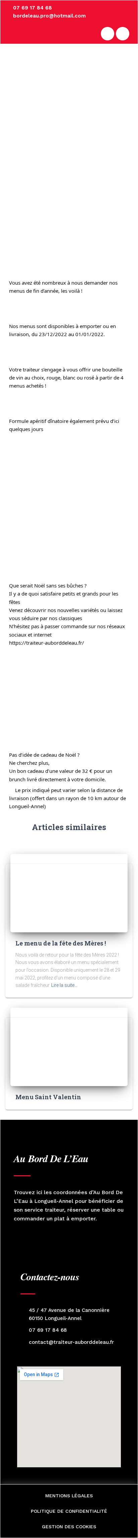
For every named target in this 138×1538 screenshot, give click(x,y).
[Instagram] (122, 33)
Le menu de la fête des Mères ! (60, 943)
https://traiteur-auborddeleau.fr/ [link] (46, 642)
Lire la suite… (64, 985)
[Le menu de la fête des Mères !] (69, 893)
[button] (126, 72)
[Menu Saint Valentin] (69, 1046)
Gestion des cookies (69, 1526)
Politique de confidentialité (69, 1511)
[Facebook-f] (107, 33)
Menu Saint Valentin (48, 1097)
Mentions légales (69, 1495)
